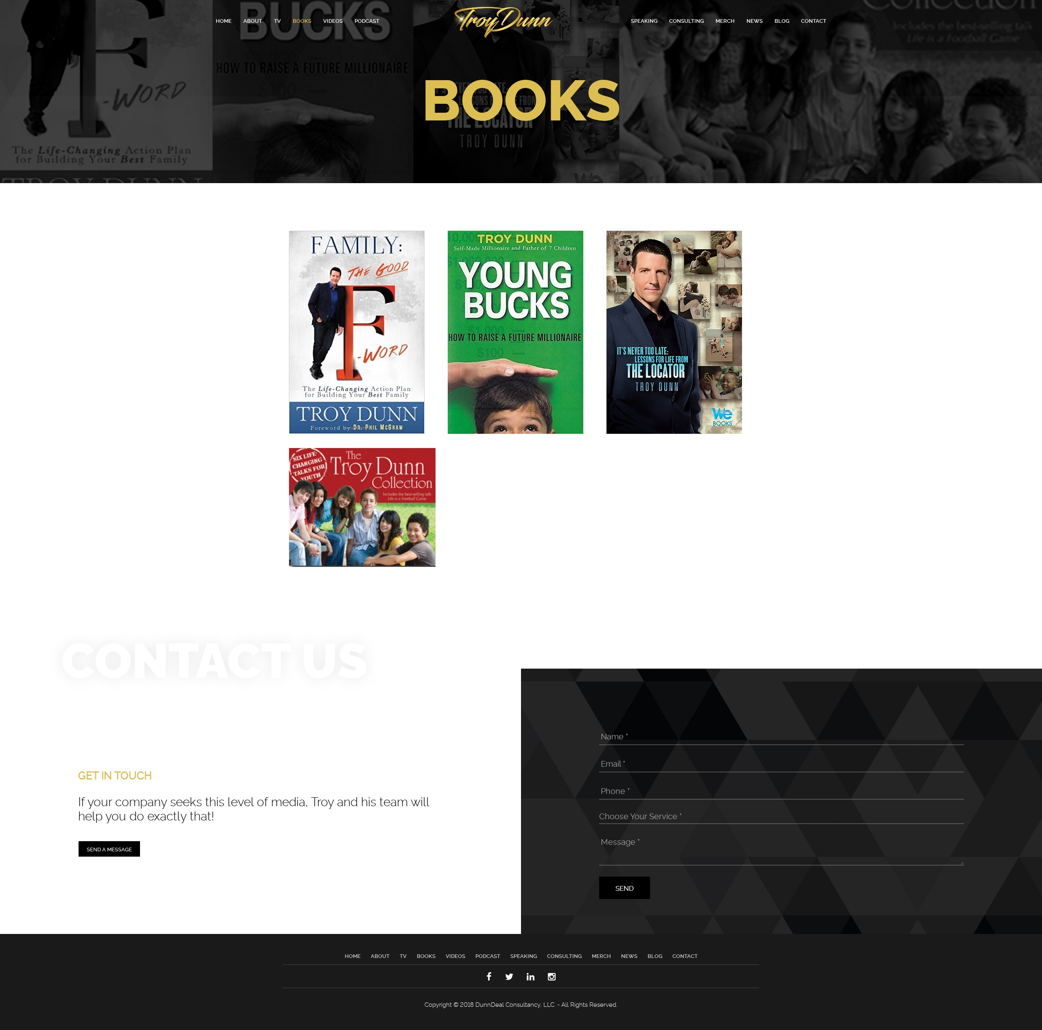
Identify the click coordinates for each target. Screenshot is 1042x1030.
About (252, 20)
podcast (367, 20)
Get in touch (115, 774)
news (754, 20)
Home (224, 20)
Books (426, 955)
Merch (601, 955)
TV (277, 20)
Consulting (686, 20)
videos (333, 20)
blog (782, 20)
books (302, 20)
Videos (455, 955)
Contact (813, 20)
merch (725, 20)
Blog (655, 955)
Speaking (644, 20)
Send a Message (109, 849)
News (629, 955)
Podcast (487, 955)
